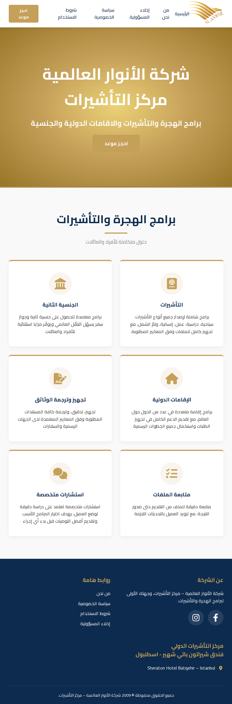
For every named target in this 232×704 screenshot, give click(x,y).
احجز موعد (23, 13)
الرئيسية (182, 13)
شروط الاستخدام (67, 13)
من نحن (165, 13)
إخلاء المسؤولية (140, 13)
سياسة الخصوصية (104, 13)
